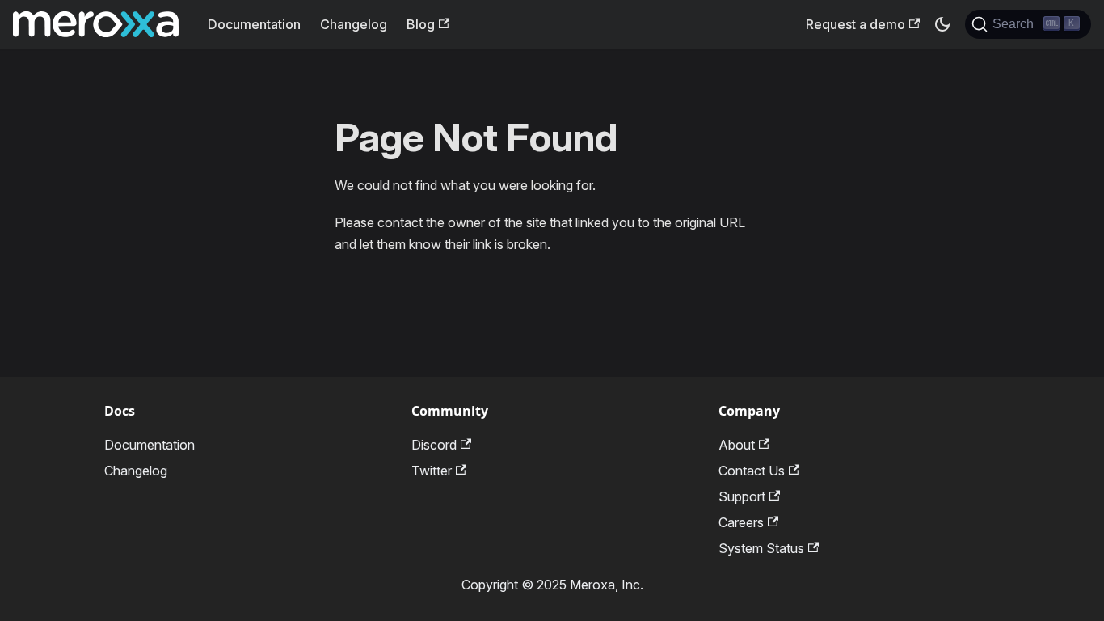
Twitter (431, 471)
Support (741, 496)
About (736, 445)
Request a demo (855, 24)
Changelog (353, 24)
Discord (434, 445)
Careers (741, 522)
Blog (421, 24)
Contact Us (751, 471)
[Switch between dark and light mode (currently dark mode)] (942, 24)
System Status (761, 548)
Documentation (254, 24)
